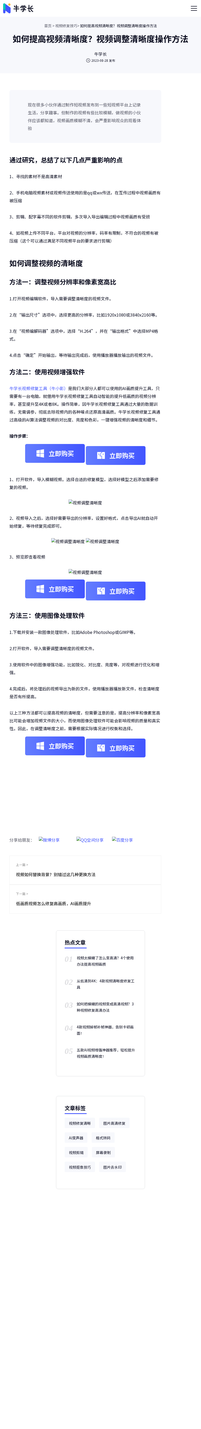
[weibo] (49, 837)
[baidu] (122, 837)
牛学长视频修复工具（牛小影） (38, 388)
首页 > (49, 25)
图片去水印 (112, 1167)
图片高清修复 (114, 1123)
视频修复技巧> (67, 25)
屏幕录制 (103, 1152)
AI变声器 (76, 1137)
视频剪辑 (76, 1152)
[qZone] (90, 837)
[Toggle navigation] (194, 8)
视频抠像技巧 (80, 1167)
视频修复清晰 (80, 1123)
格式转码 (103, 1137)
